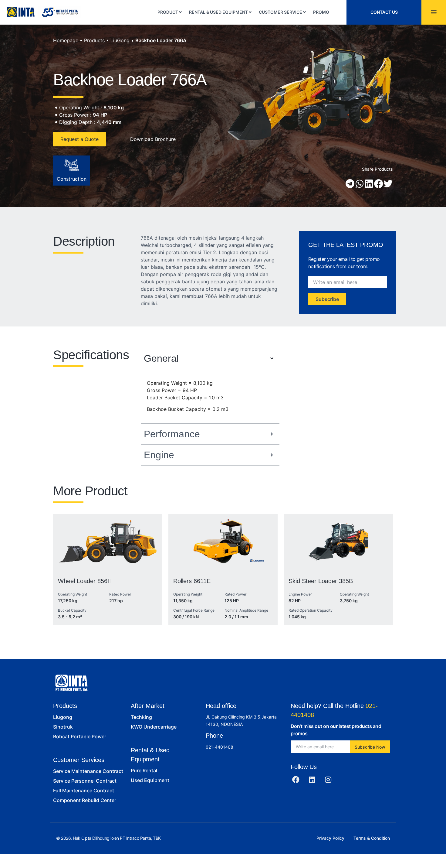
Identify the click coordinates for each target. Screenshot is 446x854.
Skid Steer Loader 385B (321, 581)
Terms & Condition (371, 838)
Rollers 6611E (192, 581)
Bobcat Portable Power (79, 736)
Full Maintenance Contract (83, 790)
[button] (350, 184)
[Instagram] (328, 779)
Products (94, 40)
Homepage (65, 40)
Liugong (62, 717)
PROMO (321, 12)
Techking (141, 717)
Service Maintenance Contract (88, 771)
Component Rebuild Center (84, 800)
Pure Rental (144, 770)
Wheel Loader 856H (85, 581)
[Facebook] (296, 779)
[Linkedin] (312, 779)
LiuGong (120, 40)
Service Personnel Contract (85, 781)
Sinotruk (63, 727)
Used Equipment (150, 780)
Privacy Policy (330, 838)
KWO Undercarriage (154, 727)
